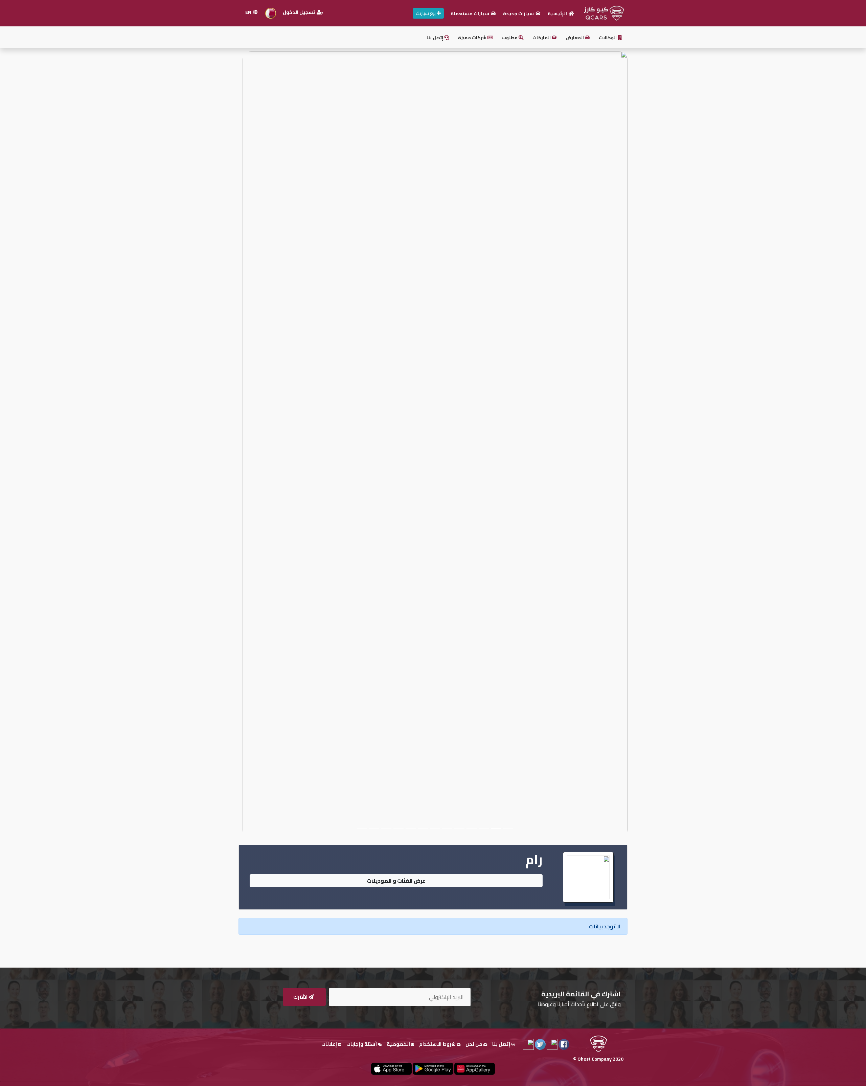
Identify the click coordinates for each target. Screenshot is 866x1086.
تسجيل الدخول (299, 12)
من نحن (474, 1044)
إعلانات (329, 1044)
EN (248, 12)
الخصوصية (399, 1044)
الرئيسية (558, 13)
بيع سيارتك (426, 13)
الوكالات (608, 37)
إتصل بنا (435, 37)
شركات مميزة (472, 37)
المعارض (575, 37)
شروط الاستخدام (438, 1044)
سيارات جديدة (519, 13)
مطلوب (510, 37)
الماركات (542, 37)
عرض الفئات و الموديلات (396, 881)
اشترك (301, 997)
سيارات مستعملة (470, 13)
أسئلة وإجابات (362, 1044)
